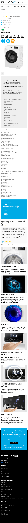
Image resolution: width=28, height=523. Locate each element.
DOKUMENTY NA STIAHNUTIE (7, 489)
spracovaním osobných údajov (16, 447)
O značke (3, 482)
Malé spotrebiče (5, 468)
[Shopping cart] (21, 2)
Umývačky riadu (5, 473)
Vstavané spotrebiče (6, 476)
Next (25, 57)
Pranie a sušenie (9, 6)
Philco (2, 6)
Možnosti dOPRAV (5, 486)
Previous (3, 57)
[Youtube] (7, 514)
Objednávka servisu (5, 488)
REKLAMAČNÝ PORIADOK (6, 496)
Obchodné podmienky (6, 494)
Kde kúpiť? (3, 484)
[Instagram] (2, 514)
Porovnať (7, 73)
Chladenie (3, 471)
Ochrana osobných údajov (7, 493)
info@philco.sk (7, 512)
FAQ (2, 491)
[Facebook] (4, 514)
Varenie (3, 475)
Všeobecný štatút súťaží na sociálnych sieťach (12, 498)
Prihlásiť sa (14, 443)
